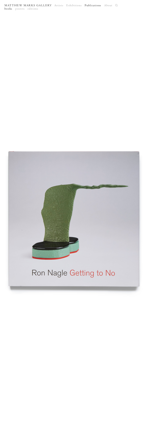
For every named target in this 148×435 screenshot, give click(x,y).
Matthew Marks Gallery (28, 5)
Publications (93, 5)
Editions (33, 8)
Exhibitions (74, 5)
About (108, 5)
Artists (58, 5)
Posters (20, 8)
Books (8, 8)
